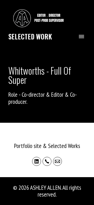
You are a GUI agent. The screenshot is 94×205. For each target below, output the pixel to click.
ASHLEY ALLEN (47, 138)
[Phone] (47, 161)
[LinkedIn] (36, 161)
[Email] (57, 161)
